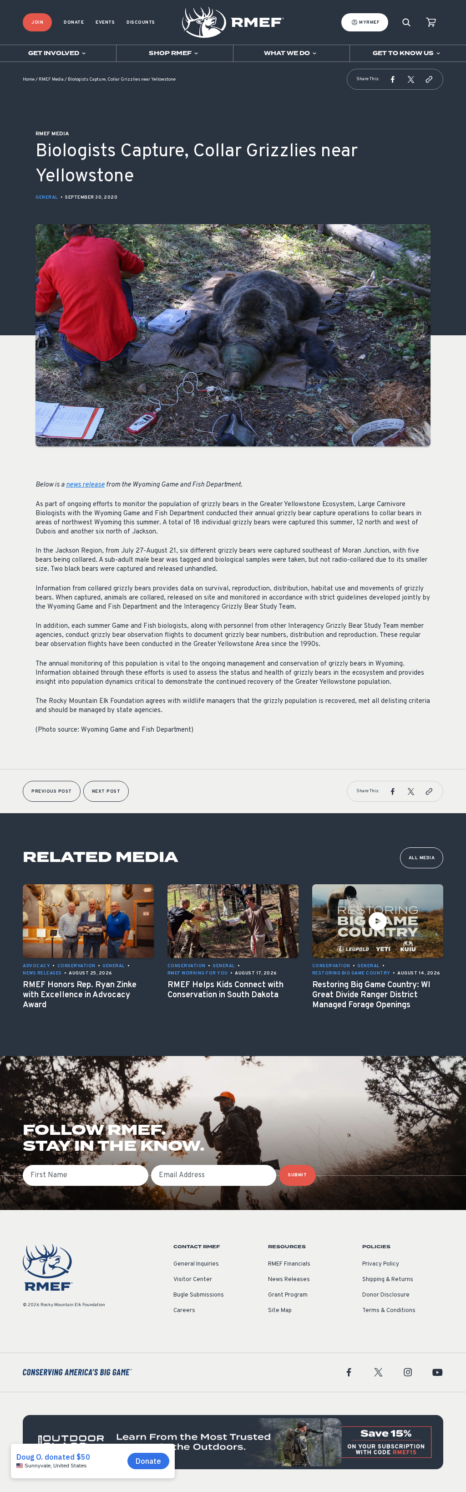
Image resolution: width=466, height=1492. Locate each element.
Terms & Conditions (388, 1310)
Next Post (106, 792)
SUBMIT (297, 1175)
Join (37, 23)
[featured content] (233, 1442)
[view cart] (431, 22)
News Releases (289, 1279)
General (46, 197)
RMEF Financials (289, 1264)
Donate (74, 23)
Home (29, 79)
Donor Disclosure (386, 1295)
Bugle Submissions (198, 1295)
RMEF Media (51, 79)
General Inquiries (196, 1264)
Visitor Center (192, 1279)
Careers (184, 1310)
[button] (393, 79)
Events (105, 23)
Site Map (280, 1310)
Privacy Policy (380, 1264)
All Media (422, 858)
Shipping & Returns (387, 1279)
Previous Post (51, 792)
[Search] (406, 22)
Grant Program (288, 1295)
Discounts (141, 23)
